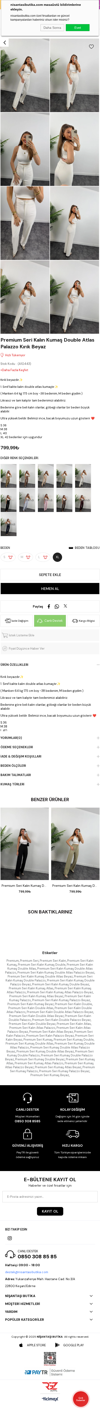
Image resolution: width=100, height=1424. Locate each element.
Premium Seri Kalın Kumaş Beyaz (30, 1004)
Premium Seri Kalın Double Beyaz (32, 1024)
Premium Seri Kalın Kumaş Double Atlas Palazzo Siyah (25, 886)
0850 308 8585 (27, 1121)
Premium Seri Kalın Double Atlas (30, 1008)
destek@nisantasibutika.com (26, 1272)
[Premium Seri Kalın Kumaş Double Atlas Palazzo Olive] (9, 476)
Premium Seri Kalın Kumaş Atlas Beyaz (36, 996)
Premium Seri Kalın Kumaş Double (42, 965)
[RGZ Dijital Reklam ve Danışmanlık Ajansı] (50, 1386)
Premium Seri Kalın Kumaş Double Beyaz (60, 984)
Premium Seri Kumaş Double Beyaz (40, 1059)
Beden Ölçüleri (13, 766)
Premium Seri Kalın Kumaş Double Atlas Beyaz (40, 976)
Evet (77, 27)
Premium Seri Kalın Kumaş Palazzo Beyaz (61, 1000)
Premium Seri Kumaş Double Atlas (29, 1043)
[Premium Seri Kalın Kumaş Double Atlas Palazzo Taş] (47, 476)
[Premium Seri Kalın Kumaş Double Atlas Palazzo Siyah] (9, 500)
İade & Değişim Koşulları (20, 756)
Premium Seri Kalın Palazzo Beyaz (50, 1036)
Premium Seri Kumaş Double (74, 1040)
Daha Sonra (52, 27)
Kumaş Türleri (12, 784)
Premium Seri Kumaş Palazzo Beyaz (64, 1071)
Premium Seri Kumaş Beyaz (49, 1075)
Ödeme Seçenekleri (16, 747)
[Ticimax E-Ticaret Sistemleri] (50, 1399)
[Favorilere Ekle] (91, 46)
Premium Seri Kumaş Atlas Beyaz (58, 1067)
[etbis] (50, 1359)
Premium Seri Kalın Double (73, 1004)
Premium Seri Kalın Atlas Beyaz (51, 1032)
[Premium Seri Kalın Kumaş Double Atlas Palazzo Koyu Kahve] (65, 500)
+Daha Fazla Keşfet (14, 370)
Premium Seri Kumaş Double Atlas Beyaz (45, 1051)
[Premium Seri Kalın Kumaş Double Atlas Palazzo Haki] (65, 476)
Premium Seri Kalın (53, 961)
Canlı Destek (53, 621)
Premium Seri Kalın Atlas (74, 1024)
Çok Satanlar (81, 1399)
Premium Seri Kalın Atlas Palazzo (32, 1028)
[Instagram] (9, 1238)
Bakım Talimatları (15, 775)
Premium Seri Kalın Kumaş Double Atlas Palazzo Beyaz (55, 972)
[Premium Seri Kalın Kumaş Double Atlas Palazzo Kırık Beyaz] (84, 476)
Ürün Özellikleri (14, 665)
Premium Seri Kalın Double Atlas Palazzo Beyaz (60, 1012)
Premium (13, 961)
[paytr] (50, 1372)
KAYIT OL (50, 1211)
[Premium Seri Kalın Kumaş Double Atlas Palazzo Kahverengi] (28, 476)
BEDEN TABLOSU (87, 548)
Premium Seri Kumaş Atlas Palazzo (39, 1063)
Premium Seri (29, 961)
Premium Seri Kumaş (38, 1040)
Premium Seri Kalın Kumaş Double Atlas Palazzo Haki (75, 886)
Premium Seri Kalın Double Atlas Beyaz (36, 1016)
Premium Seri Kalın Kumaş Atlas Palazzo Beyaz (60, 992)
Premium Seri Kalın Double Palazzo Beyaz (61, 1020)
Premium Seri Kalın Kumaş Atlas (31, 988)
